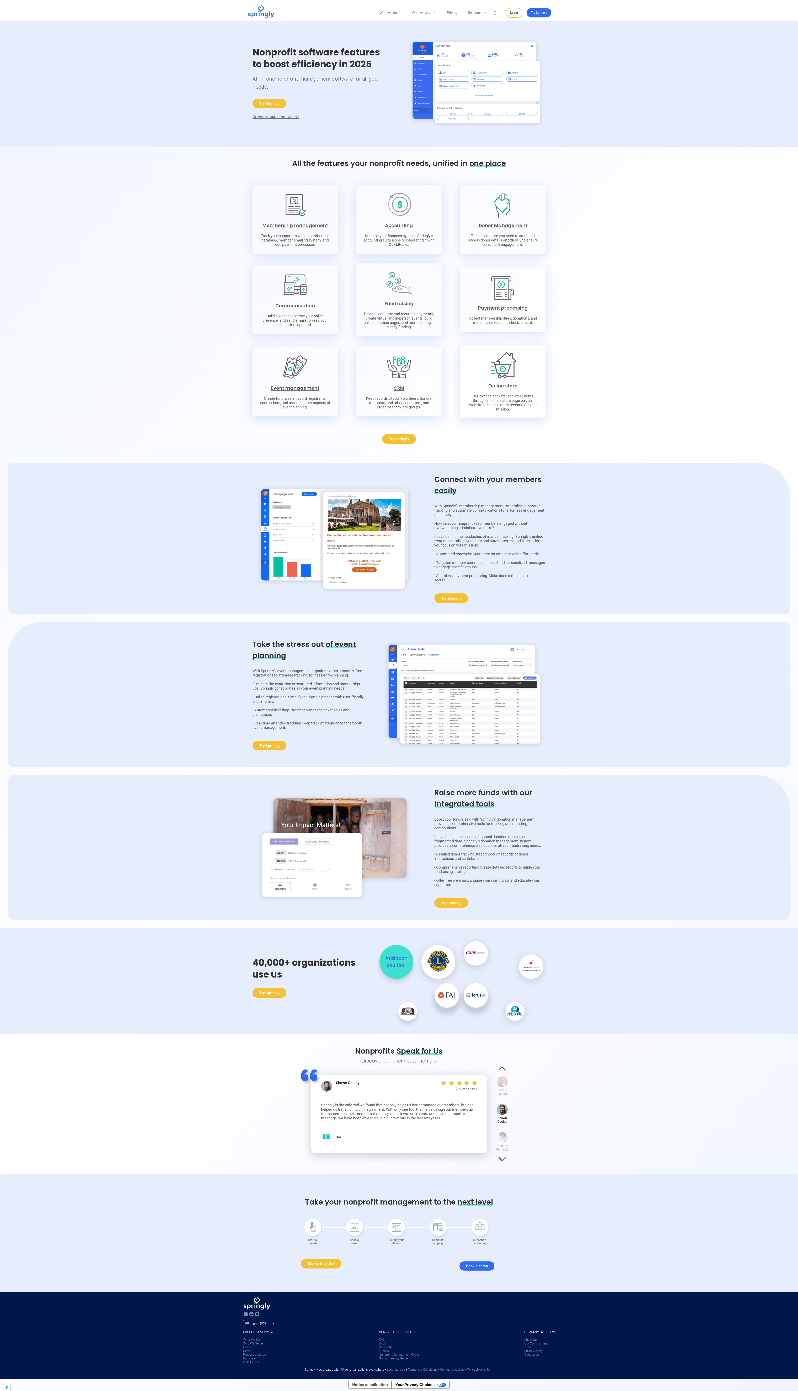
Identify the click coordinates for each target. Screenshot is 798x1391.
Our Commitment (536, 1343)
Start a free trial (321, 1263)
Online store (502, 386)
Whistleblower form (480, 1369)
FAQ (381, 1340)
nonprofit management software (314, 79)
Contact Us (532, 1355)
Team (528, 1347)
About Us (530, 1340)
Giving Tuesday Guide (393, 1358)
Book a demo (477, 1266)
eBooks (384, 1351)
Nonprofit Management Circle (399, 1355)
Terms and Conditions (422, 1369)
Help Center (251, 1362)
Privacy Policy (533, 1351)
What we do (388, 13)
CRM (399, 388)
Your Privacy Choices (415, 1384)
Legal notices (396, 1369)
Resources (475, 13)
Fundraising (398, 303)
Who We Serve (253, 1343)
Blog (382, 1343)
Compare (249, 1358)
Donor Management (503, 225)
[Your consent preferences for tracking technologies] (6, 1387)
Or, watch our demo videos (275, 117)
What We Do (251, 1340)
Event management (295, 388)
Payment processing (503, 308)
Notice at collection (370, 1384)
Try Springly (269, 103)
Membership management (295, 225)
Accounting (399, 225)
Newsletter (386, 1347)
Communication (295, 306)
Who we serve (422, 13)
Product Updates (254, 1355)
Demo (247, 1351)
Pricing (452, 13)
